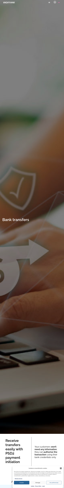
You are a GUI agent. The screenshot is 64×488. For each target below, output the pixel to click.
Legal (43, 486)
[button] (61, 468)
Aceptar (22, 482)
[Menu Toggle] (49, 2)
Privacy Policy (38, 486)
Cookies (32, 486)
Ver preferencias (53, 482)
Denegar (37, 482)
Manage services (18, 478)
